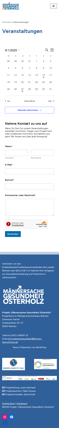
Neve (15, 347)
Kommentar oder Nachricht (20, 195)
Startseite (6, 22)
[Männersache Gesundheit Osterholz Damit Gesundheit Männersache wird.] (10, 6)
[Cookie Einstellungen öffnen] (5, 424)
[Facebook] (11, 417)
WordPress (41, 347)
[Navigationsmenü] (53, 6)
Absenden (13, 234)
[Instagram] (4, 417)
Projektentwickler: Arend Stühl (20, 394)
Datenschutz (8, 403)
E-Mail (9, 164)
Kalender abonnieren (28, 110)
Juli (8, 101)
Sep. (50, 101)
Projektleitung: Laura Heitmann (20, 387)
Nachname (36, 158)
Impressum (22, 403)
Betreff (9, 180)
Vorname (9, 158)
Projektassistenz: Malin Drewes (20, 391)
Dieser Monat (29, 101)
